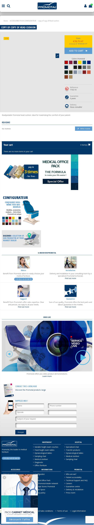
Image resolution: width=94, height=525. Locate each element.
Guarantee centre (73, 486)
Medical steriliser (41, 459)
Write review (85, 128)
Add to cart (76, 50)
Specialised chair (72, 447)
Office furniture (41, 465)
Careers (69, 483)
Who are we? (71, 474)
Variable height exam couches (46, 447)
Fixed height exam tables (44, 450)
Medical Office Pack (42, 480)
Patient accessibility (73, 477)
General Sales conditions (43, 511)
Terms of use (62, 511)
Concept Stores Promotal (45, 486)
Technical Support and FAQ (77, 480)
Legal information (79, 511)
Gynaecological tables (43, 453)
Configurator (40, 474)
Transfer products (73, 450)
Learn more (47, 376)
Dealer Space (40, 489)
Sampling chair (40, 456)
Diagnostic (39, 462)
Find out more (70, 278)
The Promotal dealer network (46, 483)
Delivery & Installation (74, 489)
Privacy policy (40, 493)
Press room (70, 493)
